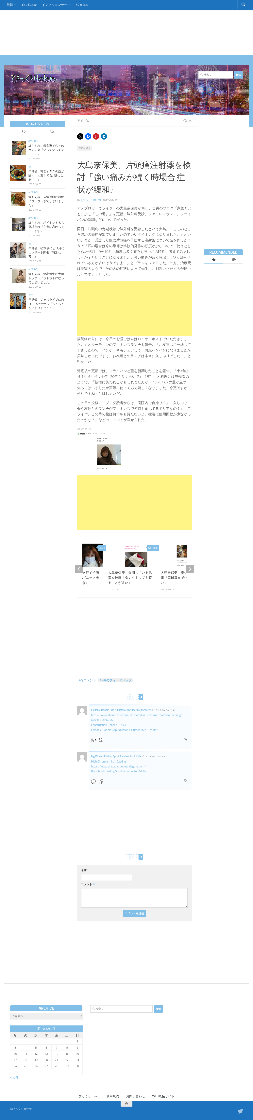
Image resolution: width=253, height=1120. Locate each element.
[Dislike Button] (102, 740)
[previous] (79, 569)
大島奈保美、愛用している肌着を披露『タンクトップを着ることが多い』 (130, 578)
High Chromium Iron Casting (108, 761)
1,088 (154, 548)
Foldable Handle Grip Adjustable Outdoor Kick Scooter (121, 709)
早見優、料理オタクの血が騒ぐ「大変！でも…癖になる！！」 (46, 175)
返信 (186, 740)
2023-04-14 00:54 (155, 756)
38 (103, 548)
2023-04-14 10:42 (165, 710)
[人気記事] (213, 260)
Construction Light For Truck (108, 725)
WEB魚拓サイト (163, 1096)
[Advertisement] (118, 27)
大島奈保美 (84, 147)
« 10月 (14, 1077)
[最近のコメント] (51, 131)
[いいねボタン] (95, 740)
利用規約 (112, 1096)
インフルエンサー (54, 5)
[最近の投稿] (24, 131)
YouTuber (29, 5)
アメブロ (83, 121)
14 (190, 121)
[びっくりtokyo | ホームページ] (33, 79)
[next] (190, 569)
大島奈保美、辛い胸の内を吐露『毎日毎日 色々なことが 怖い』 (183, 578)
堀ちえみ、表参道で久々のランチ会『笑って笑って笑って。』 (46, 150)
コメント (107, 680)
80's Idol (33, 141)
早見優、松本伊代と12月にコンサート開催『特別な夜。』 (46, 252)
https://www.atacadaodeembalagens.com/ (118, 766)
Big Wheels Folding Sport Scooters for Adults (116, 756)
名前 (84, 870)
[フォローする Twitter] (240, 1111)
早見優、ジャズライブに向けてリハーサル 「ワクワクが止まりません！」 (46, 304)
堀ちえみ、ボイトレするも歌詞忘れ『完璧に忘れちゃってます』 (46, 227)
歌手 (30, 166)
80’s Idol (82, 5)
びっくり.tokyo (91, 200)
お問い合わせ (135, 1096)
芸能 (10, 5)
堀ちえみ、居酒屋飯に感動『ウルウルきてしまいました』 (46, 201)
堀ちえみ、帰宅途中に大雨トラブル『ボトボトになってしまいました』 (46, 278)
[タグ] (233, 260)
